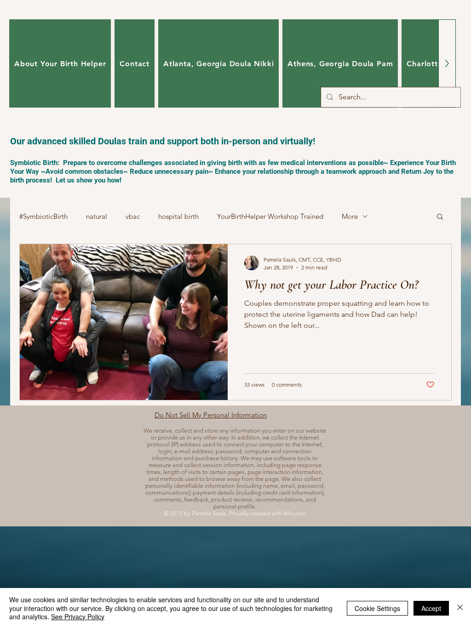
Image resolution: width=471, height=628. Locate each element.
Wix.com (294, 513)
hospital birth (178, 216)
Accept (431, 608)
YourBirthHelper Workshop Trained (270, 216)
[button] (440, 217)
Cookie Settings (377, 608)
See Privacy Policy (77, 616)
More (350, 216)
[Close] (459, 608)
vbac (133, 216)
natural (96, 216)
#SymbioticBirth (43, 216)
